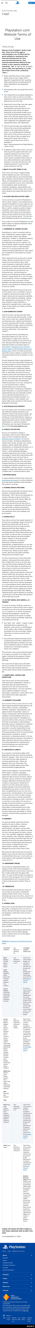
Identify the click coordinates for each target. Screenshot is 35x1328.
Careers (5, 1260)
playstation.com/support (10, 480)
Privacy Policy (6, 347)
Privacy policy (9, 1318)
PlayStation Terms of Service (21, 347)
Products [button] (6, 1274)
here (29, 218)
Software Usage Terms (29, 1319)
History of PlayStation (8, 1270)
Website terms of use (14, 1319)
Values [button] (5, 1278)
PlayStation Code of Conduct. (11, 439)
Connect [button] (5, 1290)
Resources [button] (6, 1286)
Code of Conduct (7, 349)
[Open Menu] (2, 3)
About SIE (5, 1258)
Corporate (5, 1267)
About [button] (5, 1255)
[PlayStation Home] (17, 3)
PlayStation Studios (8, 1263)
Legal (9, 1251)
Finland (8, 1315)
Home (4, 1251)
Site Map (19, 1318)
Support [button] (5, 1282)
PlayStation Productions (9, 1265)
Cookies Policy (24, 1318)
